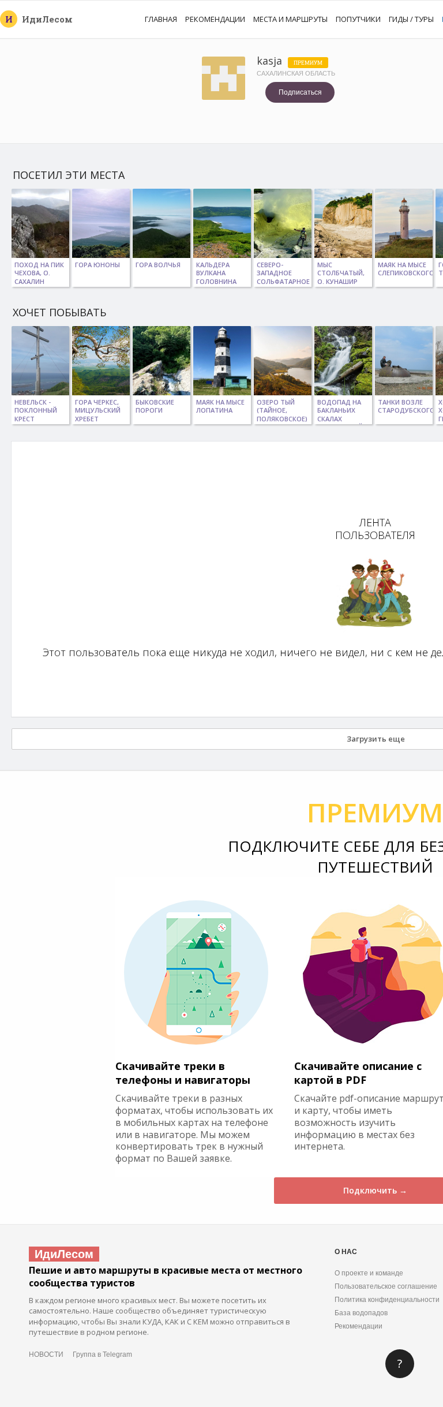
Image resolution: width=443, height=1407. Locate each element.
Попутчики (358, 19)
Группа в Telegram (102, 1354)
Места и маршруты (290, 19)
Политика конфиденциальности (387, 1300)
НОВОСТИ (46, 1354)
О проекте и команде (369, 1273)
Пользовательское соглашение (386, 1286)
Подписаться (300, 92)
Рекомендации (215, 19)
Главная (161, 19)
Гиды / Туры (411, 19)
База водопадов (361, 1313)
